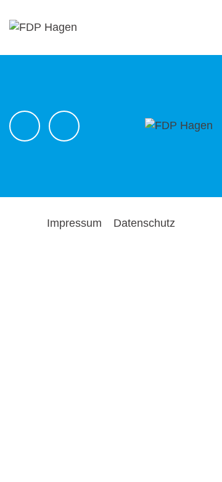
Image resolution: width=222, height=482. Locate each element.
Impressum (74, 223)
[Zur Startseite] (43, 26)
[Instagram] (64, 126)
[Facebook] (24, 126)
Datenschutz (144, 223)
